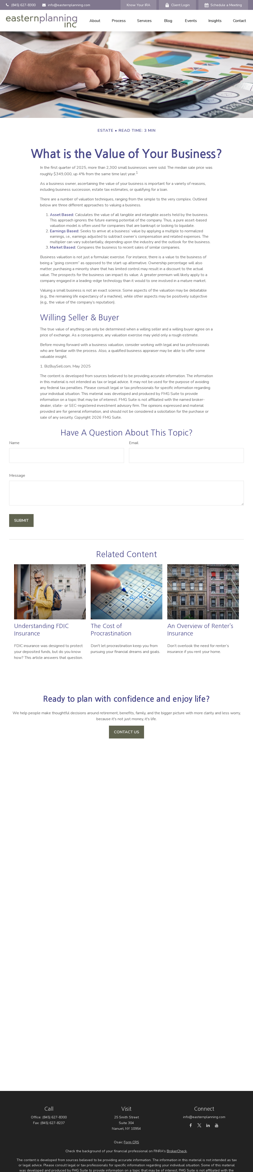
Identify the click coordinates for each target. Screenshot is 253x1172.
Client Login (180, 5)
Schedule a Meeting (226, 5)
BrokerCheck (177, 1151)
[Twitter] (199, 1125)
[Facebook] (190, 1125)
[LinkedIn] (208, 1125)
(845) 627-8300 (23, 5)
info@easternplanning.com (69, 5)
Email (133, 443)
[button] (94, 20)
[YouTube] (216, 1125)
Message (17, 475)
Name (14, 443)
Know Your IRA (138, 5)
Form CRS (131, 1142)
